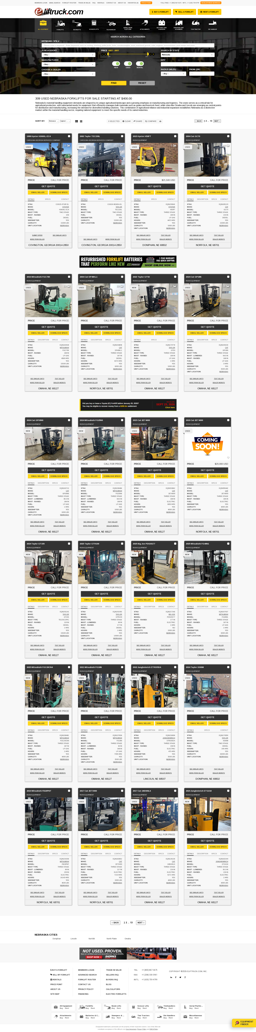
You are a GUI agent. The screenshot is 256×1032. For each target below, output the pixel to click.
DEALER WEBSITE (166, 239)
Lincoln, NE (151, 779)
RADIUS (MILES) (168, 69)
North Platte (112, 939)
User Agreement (131, 1029)
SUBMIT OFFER (37, 235)
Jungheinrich (169, 738)
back (198, 121)
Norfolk (92, 939)
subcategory (49, 50)
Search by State (170, 50)
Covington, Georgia (41, 245)
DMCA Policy (154, 1029)
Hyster (65, 207)
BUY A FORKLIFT (161, 12)
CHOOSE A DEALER (51, 69)
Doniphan (57, 939)
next (216, 121)
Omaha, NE (44, 388)
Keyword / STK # (50, 41)
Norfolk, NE (204, 245)
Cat (226, 207)
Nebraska (64, 226)
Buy (61, 1008)
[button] (68, 55)
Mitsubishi (64, 348)
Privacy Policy (141, 1029)
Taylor (119, 207)
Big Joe (172, 614)
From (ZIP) (194, 69)
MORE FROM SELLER (37, 239)
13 (211, 121)
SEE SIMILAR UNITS (59, 235)
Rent (67, 1008)
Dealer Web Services (210, 3)
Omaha (128, 939)
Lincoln (74, 939)
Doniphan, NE (151, 245)
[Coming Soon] (171, 977)
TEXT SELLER (166, 235)
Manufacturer (50, 60)
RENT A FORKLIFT (211, 12)
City (163, 60)
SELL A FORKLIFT (185, 12)
